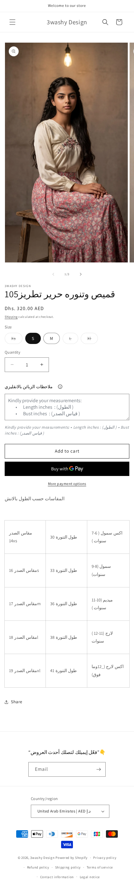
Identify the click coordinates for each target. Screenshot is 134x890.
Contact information (57, 877)
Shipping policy (68, 867)
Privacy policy (104, 857)
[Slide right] (81, 274)
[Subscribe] (98, 769)
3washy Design (42, 857)
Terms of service (100, 867)
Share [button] (16, 701)
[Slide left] (53, 274)
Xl (92, 339)
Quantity (12, 352)
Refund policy (38, 867)
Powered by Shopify (71, 857)
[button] (12, 22)
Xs (16, 339)
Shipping (11, 317)
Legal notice (90, 877)
